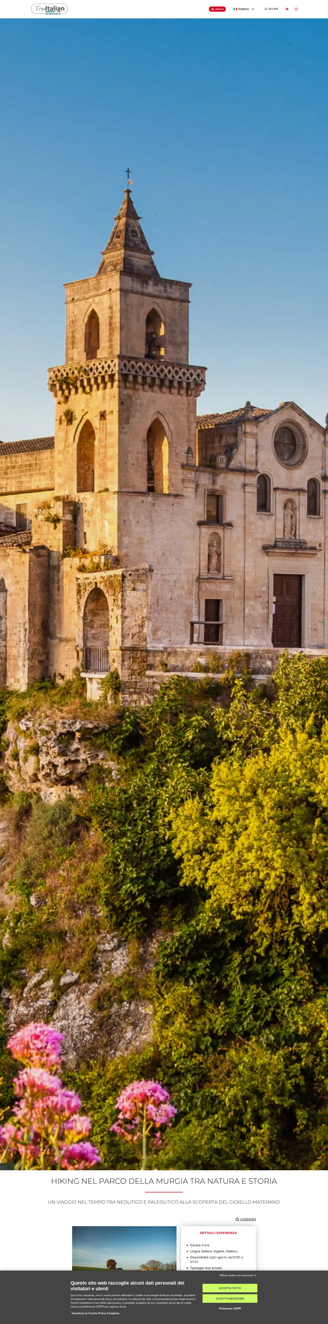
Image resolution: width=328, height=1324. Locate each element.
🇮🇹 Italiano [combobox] (241, 9)
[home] (49, 9)
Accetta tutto (230, 1288)
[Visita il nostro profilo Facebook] (287, 9)
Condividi (248, 1219)
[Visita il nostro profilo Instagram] (296, 9)
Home (220, 9)
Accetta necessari (230, 1298)
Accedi (273, 9)
